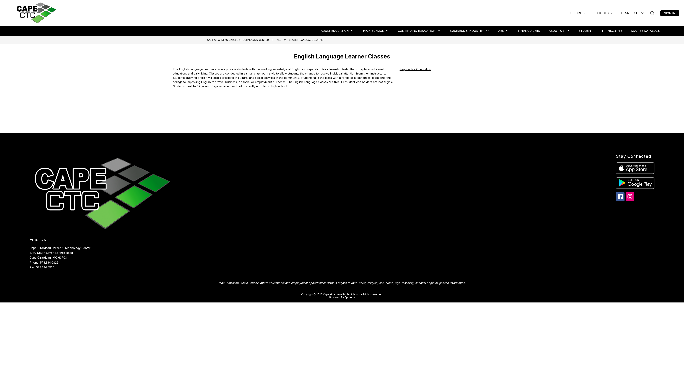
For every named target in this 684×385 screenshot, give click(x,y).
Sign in (669, 13)
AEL (501, 30)
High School (373, 30)
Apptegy (350, 297)
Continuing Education (417, 30)
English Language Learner (306, 39)
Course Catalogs (645, 30)
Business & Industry (467, 30)
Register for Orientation (415, 69)
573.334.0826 (49, 262)
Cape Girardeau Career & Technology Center (238, 39)
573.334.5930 (45, 267)
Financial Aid (529, 30)
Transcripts (612, 30)
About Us (556, 30)
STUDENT (586, 30)
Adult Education (335, 30)
